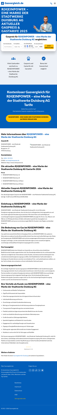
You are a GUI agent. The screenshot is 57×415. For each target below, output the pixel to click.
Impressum (18, 386)
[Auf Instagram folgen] (33, 370)
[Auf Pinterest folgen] (42, 370)
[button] (55, 3)
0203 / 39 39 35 (8, 158)
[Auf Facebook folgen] (30, 370)
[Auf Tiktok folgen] (36, 370)
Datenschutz (18, 390)
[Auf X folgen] (39, 370)
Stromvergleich (5, 372)
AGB (16, 394)
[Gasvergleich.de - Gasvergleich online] (12, 3)
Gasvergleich (14, 370)
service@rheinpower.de (12, 160)
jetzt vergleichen (49, 46)
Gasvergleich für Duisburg (20, 355)
